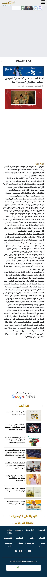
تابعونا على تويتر (23, 522)
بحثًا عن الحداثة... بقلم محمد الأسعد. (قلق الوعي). (16, 412)
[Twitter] (20, 550)
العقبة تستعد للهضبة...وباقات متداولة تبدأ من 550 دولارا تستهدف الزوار (15, 478)
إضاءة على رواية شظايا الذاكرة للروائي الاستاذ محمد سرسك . (15, 489)
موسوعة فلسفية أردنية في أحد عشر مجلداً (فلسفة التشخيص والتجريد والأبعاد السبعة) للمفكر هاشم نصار (15, 453)
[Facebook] (16, 550)
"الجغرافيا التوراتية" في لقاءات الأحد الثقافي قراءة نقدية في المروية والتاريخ (15, 465)
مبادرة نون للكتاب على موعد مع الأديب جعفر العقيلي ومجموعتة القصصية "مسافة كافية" (15, 427)
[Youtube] (25, 550)
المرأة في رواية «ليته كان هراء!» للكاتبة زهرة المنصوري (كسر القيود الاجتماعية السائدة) (15, 439)
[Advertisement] (23, 32)
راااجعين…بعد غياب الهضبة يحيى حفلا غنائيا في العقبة (16, 502)
